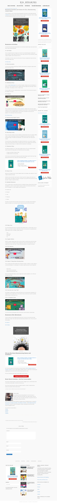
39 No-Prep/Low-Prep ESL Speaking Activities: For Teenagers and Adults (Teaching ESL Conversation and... (13, 476)
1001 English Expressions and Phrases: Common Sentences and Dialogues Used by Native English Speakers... (45, 155)
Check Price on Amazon (32, 167)
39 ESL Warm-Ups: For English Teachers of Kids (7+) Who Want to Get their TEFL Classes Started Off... (45, 170)
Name (7, 441)
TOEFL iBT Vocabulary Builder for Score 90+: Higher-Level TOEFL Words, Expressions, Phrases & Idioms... (44, 74)
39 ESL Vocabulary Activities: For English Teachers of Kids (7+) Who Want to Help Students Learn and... (26, 161)
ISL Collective (7, 322)
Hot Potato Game (8, 61)
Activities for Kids (14, 8)
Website (7, 450)
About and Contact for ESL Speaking (43, 477)
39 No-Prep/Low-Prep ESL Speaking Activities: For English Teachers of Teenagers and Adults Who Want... (45, 59)
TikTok (38, 489)
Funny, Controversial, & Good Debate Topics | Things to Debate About (30, 475)
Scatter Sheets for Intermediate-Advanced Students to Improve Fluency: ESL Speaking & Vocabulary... (45, 140)
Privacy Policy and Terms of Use (42, 479)
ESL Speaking (28, 2)
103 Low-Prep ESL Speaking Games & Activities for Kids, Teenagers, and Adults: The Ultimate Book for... (45, 33)
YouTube (6, 409)
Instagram (6, 413)
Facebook (6, 410)
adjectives (22, 108)
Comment (8, 430)
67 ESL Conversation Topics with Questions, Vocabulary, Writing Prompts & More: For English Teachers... (45, 124)
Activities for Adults (8, 8)
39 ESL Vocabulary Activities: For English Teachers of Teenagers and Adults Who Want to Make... (26, 358)
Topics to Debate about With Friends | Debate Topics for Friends (30, 491)
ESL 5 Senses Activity (8, 115)
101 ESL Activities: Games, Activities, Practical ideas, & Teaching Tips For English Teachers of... (45, 89)
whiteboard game (13, 85)
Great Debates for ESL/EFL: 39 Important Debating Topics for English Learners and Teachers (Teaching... (45, 18)
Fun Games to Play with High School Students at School (30, 483)
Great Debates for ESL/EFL (22, 402)
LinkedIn (38, 494)
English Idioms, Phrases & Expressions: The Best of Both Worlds (30, 468)
